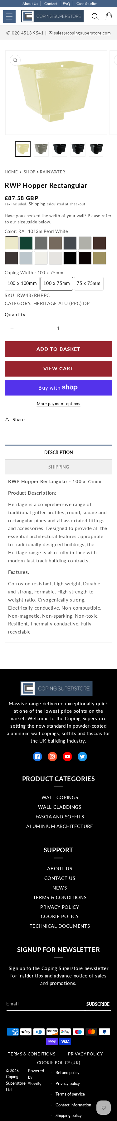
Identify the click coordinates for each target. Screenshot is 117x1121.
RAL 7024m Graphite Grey (70, 243)
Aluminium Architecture (59, 826)
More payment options (58, 403)
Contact (50, 3)
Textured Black (85, 258)
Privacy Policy (59, 907)
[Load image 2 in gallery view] (41, 149)
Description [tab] (58, 452)
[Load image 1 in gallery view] (22, 149)
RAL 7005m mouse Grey (41, 243)
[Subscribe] (98, 1004)
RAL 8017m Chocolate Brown (99, 243)
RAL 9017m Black (70, 258)
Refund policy (68, 1072)
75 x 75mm (89, 283)
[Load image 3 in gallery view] (59, 149)
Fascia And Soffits (60, 816)
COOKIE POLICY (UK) (58, 1062)
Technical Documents (60, 926)
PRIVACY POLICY (85, 1053)
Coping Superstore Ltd (16, 1083)
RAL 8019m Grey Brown (11, 258)
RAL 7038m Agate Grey (85, 243)
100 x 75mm (56, 283)
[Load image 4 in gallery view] (78, 149)
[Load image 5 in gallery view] (96, 149)
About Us (30, 3)
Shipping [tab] (58, 466)
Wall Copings (59, 797)
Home (11, 171)
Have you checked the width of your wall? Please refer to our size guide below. (58, 218)
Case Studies (86, 3)
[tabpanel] (58, 557)
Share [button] (18, 419)
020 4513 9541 (28, 32)
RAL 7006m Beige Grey (55, 243)
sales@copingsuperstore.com (82, 32)
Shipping (37, 203)
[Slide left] (7, 151)
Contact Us (60, 878)
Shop (30, 171)
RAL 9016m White (41, 258)
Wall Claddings (59, 807)
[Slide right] (110, 151)
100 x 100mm (22, 283)
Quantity (15, 314)
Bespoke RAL (99, 258)
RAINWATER (52, 171)
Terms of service (70, 1093)
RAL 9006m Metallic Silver (26, 258)
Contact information (73, 1104)
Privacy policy (68, 1083)
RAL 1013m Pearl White (11, 243)
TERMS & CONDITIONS (31, 1053)
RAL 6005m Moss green (26, 243)
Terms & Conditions (60, 897)
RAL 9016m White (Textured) (55, 258)
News (59, 887)
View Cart (58, 368)
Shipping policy (69, 1115)
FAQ (66, 3)
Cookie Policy (60, 916)
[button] (9, 16)
